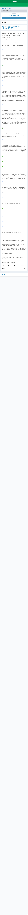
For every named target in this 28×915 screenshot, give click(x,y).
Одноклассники (18, 260)
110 (3, 268)
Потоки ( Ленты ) (5, 10)
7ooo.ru (3, 274)
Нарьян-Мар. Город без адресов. (9, 101)
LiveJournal (4, 260)
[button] (1, 5)
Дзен (8, 260)
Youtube (12, 260)
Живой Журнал (6, 8)
